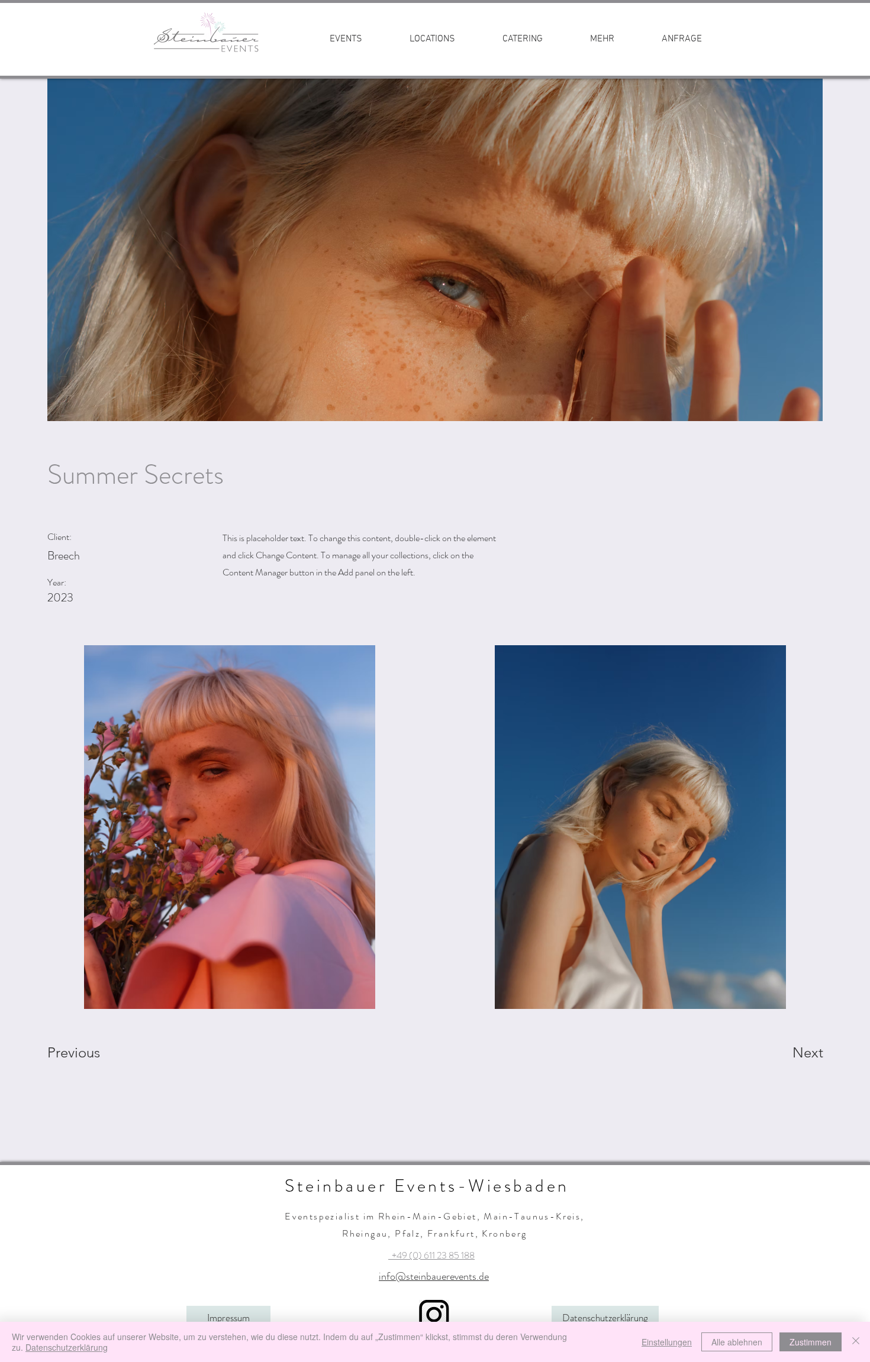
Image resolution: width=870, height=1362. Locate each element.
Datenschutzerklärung (66, 1347)
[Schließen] (856, 1342)
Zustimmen (811, 1342)
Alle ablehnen (736, 1342)
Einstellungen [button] (667, 1342)
